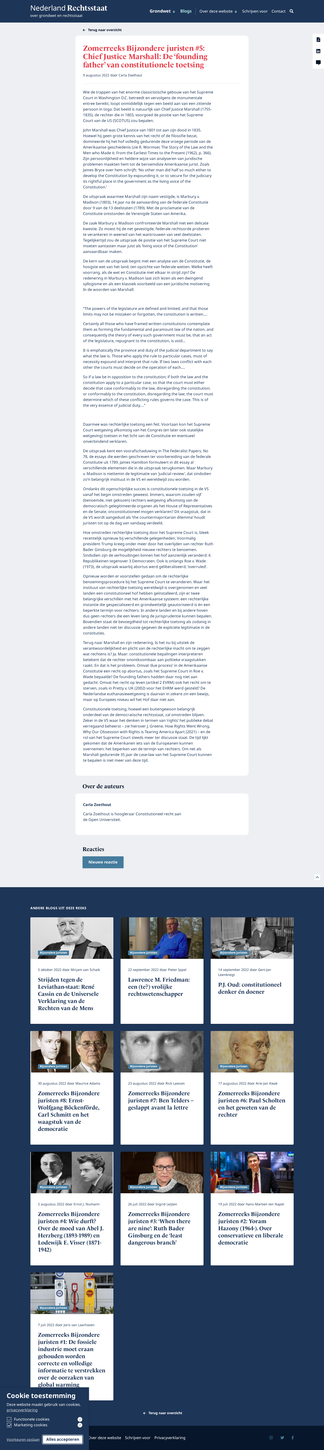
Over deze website (104, 1438)
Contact (279, 11)
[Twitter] (282, 1438)
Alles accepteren (62, 1439)
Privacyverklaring (169, 1438)
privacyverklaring (22, 1410)
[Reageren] (318, 63)
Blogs (186, 11)
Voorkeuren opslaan (23, 1439)
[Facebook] (293, 1438)
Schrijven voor (255, 11)
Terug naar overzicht (105, 30)
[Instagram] (271, 1438)
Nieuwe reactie (103, 862)
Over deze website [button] (216, 11)
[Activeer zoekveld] (290, 11)
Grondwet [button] (160, 11)
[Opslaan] (318, 39)
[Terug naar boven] (317, 877)
